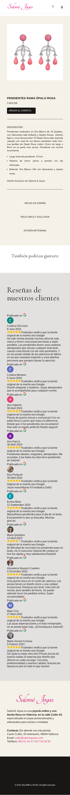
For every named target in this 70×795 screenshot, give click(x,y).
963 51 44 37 (25, 741)
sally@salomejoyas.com (29, 737)
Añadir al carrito (20, 110)
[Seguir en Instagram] (27, 768)
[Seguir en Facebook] (35, 768)
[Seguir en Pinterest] (43, 768)
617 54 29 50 (42, 741)
